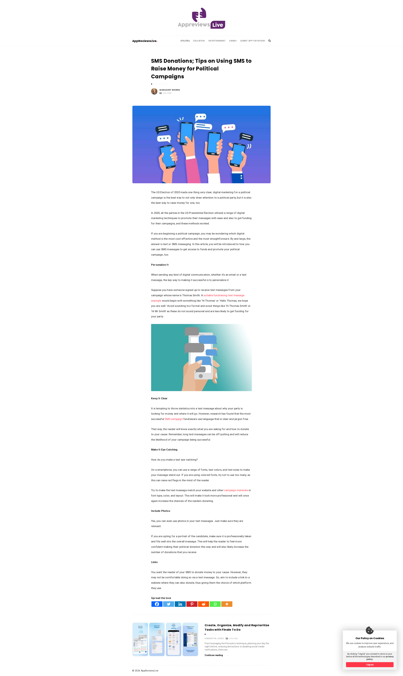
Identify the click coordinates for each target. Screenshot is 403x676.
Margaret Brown (169, 90)
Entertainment (217, 41)
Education (199, 41)
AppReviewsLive (144, 41)
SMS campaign (174, 419)
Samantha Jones (214, 638)
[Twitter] (168, 604)
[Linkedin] (180, 604)
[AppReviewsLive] (201, 18)
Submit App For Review (252, 41)
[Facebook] (156, 604)
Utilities (185, 41)
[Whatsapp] (215, 604)
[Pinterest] (191, 604)
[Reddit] (203, 604)
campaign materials (236, 490)
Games (232, 41)
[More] (226, 604)
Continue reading (214, 655)
